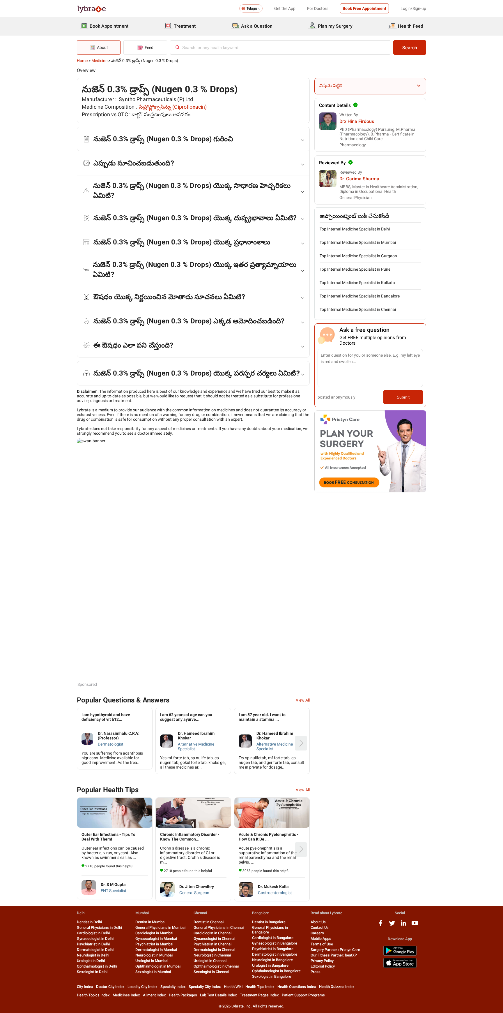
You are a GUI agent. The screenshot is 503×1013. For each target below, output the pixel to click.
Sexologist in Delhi (92, 972)
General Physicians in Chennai (219, 927)
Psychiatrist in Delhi (93, 944)
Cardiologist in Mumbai (154, 933)
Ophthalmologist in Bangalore (276, 971)
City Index (85, 986)
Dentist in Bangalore (269, 922)
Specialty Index (173, 986)
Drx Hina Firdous (356, 121)
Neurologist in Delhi (93, 955)
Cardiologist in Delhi (93, 933)
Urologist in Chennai (210, 961)
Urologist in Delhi (91, 961)
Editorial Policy (323, 966)
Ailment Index (154, 995)
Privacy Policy (322, 961)
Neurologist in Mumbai (154, 955)
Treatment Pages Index (259, 995)
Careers (317, 933)
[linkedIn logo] (403, 925)
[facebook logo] (380, 925)
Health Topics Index (93, 995)
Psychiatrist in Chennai (212, 944)
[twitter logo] (392, 925)
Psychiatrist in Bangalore (272, 949)
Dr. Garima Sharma (359, 179)
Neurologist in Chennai (212, 955)
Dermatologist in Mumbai (156, 949)
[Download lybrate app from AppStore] (400, 967)
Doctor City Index (110, 986)
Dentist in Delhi (89, 922)
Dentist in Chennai (209, 922)
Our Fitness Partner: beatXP (334, 955)
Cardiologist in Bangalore (272, 938)
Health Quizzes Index (337, 986)
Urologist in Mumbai (151, 961)
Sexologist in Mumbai (153, 972)
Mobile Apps (321, 938)
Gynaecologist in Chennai (214, 938)
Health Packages (183, 995)
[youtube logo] (414, 925)
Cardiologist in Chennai (212, 933)
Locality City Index (142, 986)
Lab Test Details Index (218, 995)
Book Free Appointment (364, 8)
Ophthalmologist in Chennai (216, 966)
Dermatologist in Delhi (95, 949)
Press (315, 972)
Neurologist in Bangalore (272, 960)
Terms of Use (322, 944)
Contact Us (320, 927)
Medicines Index (126, 995)
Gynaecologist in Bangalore (274, 943)
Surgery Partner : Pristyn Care (335, 949)
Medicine (99, 60)
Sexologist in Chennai (211, 972)
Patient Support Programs (303, 995)
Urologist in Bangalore (270, 965)
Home (82, 60)
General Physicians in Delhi (99, 927)
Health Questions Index (296, 986)
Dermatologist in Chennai (214, 949)
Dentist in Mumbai (150, 922)
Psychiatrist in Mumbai (154, 944)
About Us (318, 922)
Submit (403, 397)
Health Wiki (233, 986)
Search (409, 47)
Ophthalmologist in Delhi (97, 966)
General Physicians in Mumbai (160, 927)
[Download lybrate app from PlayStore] (400, 954)
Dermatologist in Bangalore (274, 954)
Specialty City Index (205, 986)
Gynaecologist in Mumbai (156, 938)
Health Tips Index (259, 986)
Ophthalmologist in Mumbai (157, 966)
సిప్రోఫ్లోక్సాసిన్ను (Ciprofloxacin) (173, 107)
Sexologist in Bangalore (271, 976)
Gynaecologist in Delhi (95, 938)
